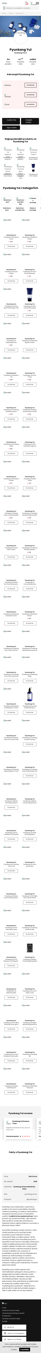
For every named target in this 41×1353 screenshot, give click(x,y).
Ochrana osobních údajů (10, 1310)
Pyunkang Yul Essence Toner (11, 237)
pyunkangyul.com (31, 1194)
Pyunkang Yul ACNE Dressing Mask (29, 832)
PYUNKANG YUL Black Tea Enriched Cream (30, 409)
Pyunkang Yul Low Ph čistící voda (30, 991)
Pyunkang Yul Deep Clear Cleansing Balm (11, 513)
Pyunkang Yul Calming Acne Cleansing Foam (29, 769)
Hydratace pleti (7, 209)
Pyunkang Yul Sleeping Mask (29, 674)
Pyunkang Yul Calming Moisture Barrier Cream (29, 547)
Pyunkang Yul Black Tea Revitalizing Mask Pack (30, 959)
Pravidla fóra (6, 1316)
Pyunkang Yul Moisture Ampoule (29, 1086)
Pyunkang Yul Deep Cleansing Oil (11, 1086)
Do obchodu (30, 85)
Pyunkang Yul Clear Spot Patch (29, 864)
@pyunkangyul (32, 1199)
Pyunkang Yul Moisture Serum (29, 614)
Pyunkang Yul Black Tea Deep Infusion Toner (11, 801)
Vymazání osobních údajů (11, 1318)
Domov (4, 13)
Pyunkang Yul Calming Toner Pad (11, 864)
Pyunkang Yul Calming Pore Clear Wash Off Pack (11, 674)
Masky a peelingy (33, 209)
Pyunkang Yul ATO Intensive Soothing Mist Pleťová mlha (11, 959)
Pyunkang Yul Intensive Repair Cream (29, 340)
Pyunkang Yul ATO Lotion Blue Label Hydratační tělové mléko (11, 927)
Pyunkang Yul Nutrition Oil (11, 375)
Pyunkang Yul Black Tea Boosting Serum (30, 801)
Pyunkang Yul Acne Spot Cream (11, 547)
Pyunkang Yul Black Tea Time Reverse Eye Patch (11, 896)
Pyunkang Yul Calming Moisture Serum (11, 409)
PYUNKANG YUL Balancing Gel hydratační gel (11, 991)
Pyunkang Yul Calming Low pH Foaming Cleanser (29, 737)
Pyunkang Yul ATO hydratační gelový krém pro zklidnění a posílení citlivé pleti (29, 444)
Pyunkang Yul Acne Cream (11, 271)
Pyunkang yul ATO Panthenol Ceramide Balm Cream (11, 832)
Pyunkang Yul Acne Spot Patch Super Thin (11, 306)
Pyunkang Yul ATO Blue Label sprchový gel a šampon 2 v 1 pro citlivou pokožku (11, 1022)
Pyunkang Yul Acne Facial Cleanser (29, 271)
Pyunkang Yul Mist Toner (30, 478)
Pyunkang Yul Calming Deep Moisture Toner (11, 769)
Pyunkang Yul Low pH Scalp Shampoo (30, 706)
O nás (4, 1308)
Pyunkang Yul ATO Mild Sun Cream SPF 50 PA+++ (29, 896)
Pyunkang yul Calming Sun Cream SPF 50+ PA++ (11, 648)
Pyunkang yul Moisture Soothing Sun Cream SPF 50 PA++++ (11, 706)
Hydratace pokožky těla (19, 209)
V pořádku (24, 1349)
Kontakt (4, 1321)
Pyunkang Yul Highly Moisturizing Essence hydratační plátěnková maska (29, 1022)
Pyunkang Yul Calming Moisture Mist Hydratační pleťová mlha (29, 927)
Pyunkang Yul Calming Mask (11, 444)
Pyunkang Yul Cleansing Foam (11, 340)
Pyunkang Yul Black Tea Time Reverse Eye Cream (11, 582)
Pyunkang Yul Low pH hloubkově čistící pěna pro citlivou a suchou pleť (11, 1054)
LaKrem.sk (10, 1327)
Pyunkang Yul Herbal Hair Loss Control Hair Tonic (11, 737)
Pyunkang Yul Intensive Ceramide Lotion (11, 614)
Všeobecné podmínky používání (13, 1313)
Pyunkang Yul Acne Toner (29, 375)
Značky (11, 13)
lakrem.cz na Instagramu (15, 1333)
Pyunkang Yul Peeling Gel (30, 1054)
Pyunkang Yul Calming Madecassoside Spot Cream (29, 648)
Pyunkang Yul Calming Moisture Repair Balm (29, 513)
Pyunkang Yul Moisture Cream (11, 478)
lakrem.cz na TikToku (14, 1339)
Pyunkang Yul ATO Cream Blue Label (30, 306)
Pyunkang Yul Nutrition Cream (29, 237)
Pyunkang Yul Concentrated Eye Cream (30, 582)
